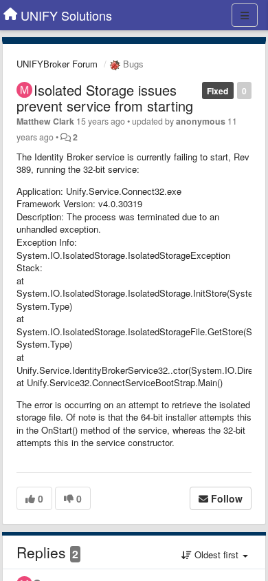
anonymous (200, 121)
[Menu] (245, 15)
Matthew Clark (45, 121)
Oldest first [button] (216, 554)
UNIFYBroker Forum (57, 63)
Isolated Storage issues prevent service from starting (104, 98)
